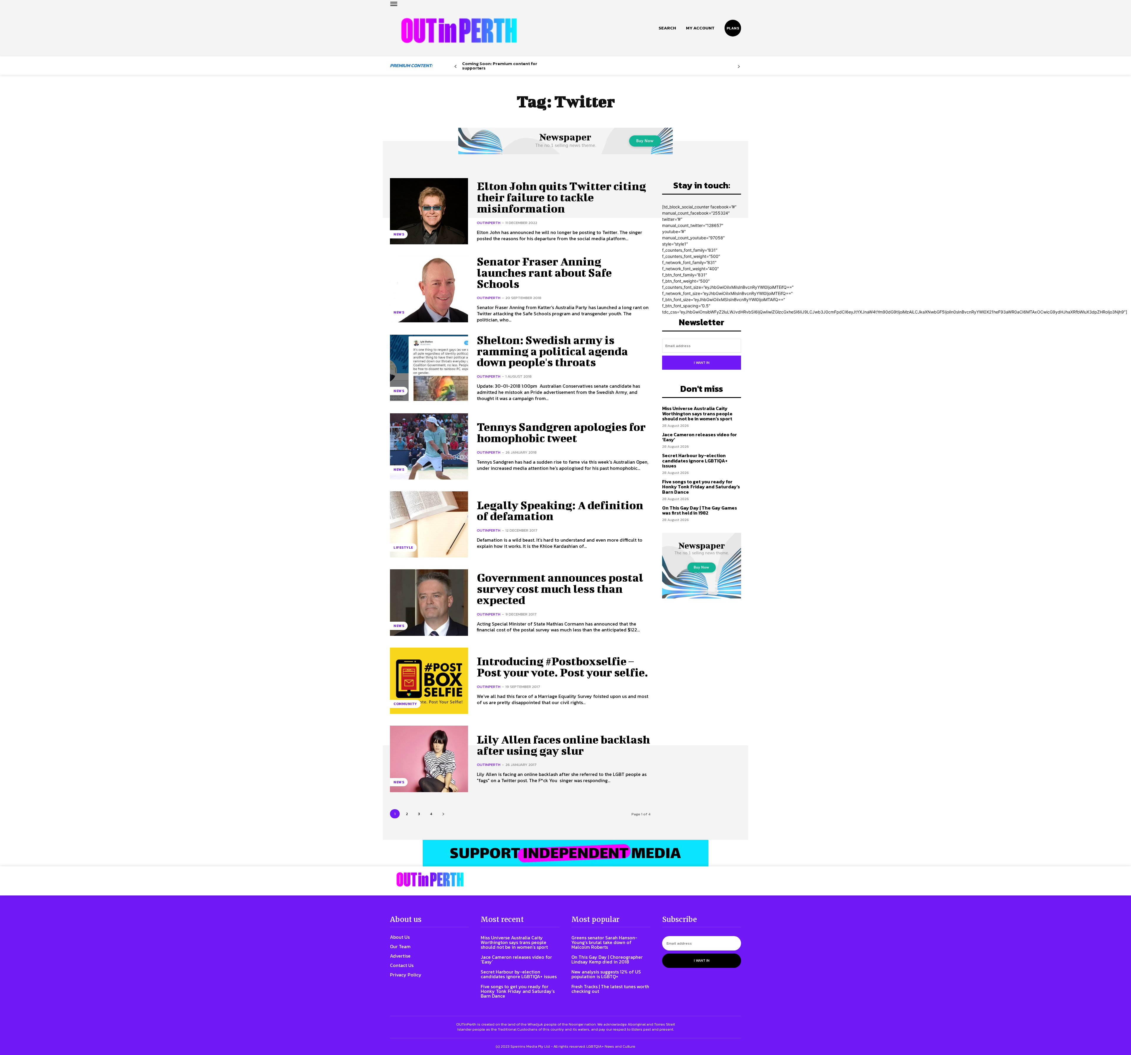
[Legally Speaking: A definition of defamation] (429, 524)
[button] (667, 28)
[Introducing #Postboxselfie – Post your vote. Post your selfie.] (429, 681)
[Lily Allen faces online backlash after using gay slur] (429, 759)
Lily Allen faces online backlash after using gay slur (563, 745)
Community (405, 703)
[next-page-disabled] (739, 66)
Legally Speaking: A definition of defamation (560, 511)
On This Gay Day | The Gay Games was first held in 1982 (699, 510)
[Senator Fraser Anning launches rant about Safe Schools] (429, 289)
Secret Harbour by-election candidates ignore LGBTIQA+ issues (694, 460)
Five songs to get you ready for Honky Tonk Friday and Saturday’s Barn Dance (701, 486)
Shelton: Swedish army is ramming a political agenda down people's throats (552, 351)
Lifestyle (403, 547)
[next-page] (443, 813)
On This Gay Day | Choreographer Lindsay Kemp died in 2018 (607, 959)
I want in (702, 362)
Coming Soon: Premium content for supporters (499, 65)
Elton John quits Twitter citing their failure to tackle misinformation (561, 197)
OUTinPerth (488, 222)
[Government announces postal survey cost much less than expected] (429, 602)
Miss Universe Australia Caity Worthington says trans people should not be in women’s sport (697, 413)
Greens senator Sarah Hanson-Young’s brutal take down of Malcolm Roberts (604, 942)
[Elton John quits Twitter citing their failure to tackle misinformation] (429, 211)
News (398, 234)
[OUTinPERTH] (459, 30)
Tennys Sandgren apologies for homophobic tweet (561, 432)
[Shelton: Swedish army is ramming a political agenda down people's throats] (429, 368)
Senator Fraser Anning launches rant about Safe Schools (544, 272)
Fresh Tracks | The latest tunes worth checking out (610, 989)
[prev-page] (455, 66)
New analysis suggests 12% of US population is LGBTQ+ (606, 974)
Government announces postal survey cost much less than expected (560, 588)
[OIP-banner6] (565, 853)
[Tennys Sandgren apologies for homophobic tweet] (429, 446)
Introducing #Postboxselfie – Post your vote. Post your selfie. (562, 667)
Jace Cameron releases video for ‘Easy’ (699, 437)
